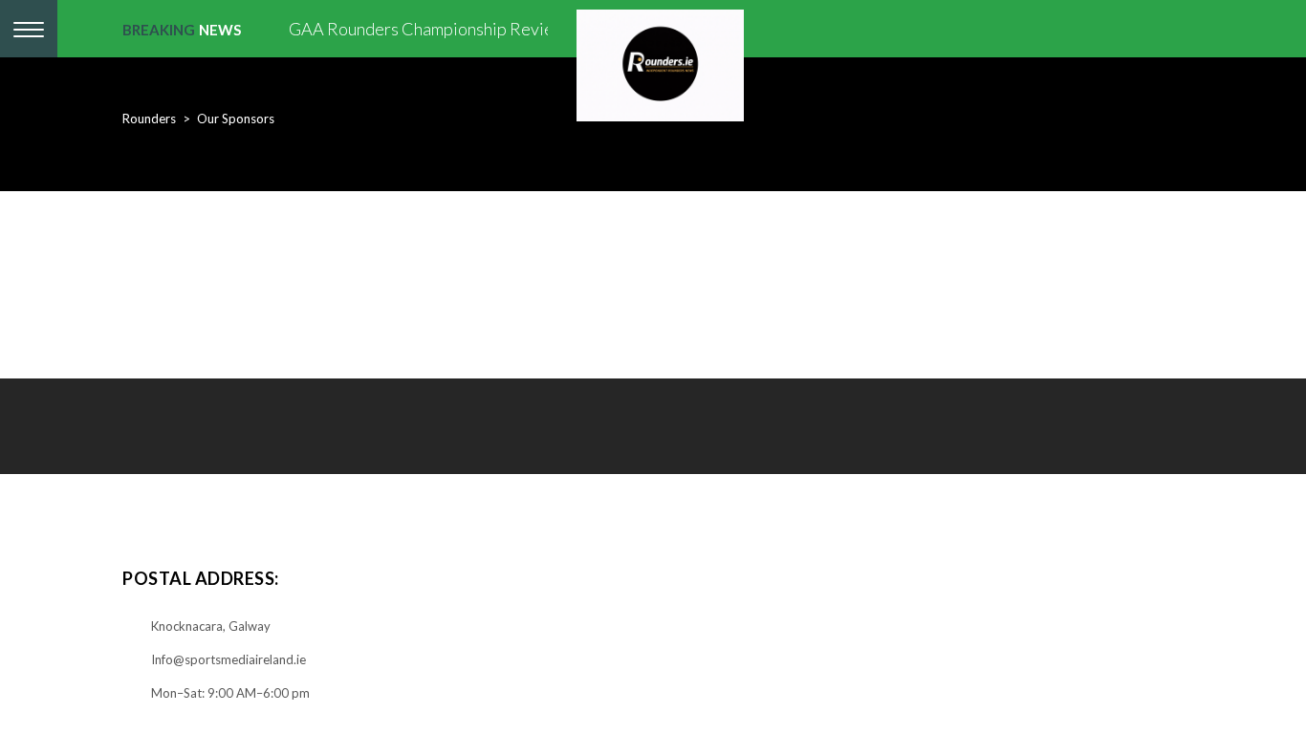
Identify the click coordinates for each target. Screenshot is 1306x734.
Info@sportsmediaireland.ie (228, 659)
